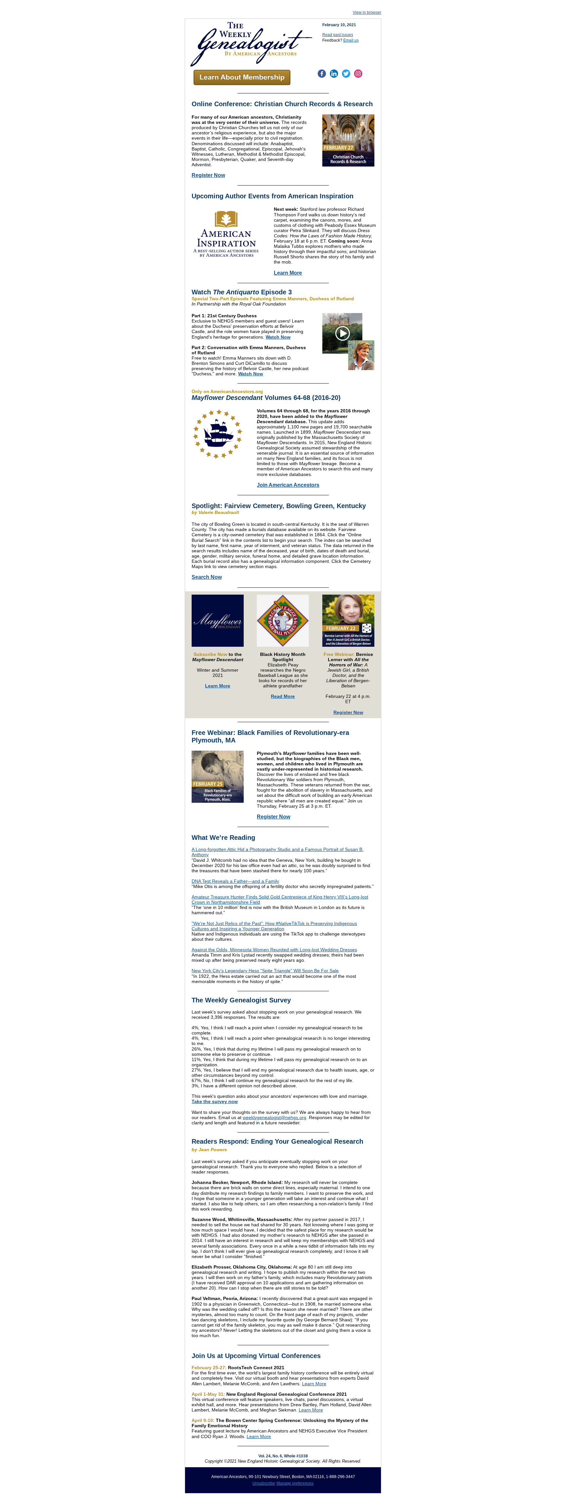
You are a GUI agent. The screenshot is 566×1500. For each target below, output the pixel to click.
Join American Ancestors (288, 485)
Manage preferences (294, 1483)
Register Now (208, 175)
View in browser (367, 12)
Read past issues (337, 34)
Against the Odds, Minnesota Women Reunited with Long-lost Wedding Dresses (274, 949)
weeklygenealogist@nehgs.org (274, 1117)
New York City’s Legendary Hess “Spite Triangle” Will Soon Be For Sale (265, 970)
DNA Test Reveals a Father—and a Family (235, 881)
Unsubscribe (264, 1483)
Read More (283, 696)
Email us (351, 40)
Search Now (207, 577)
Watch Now (278, 337)
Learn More (288, 273)
